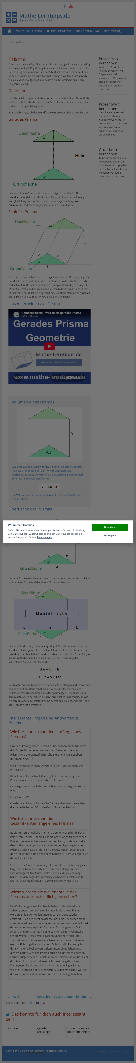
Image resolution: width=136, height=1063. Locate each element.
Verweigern (110, 535)
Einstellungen (44, 537)
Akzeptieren (110, 527)
